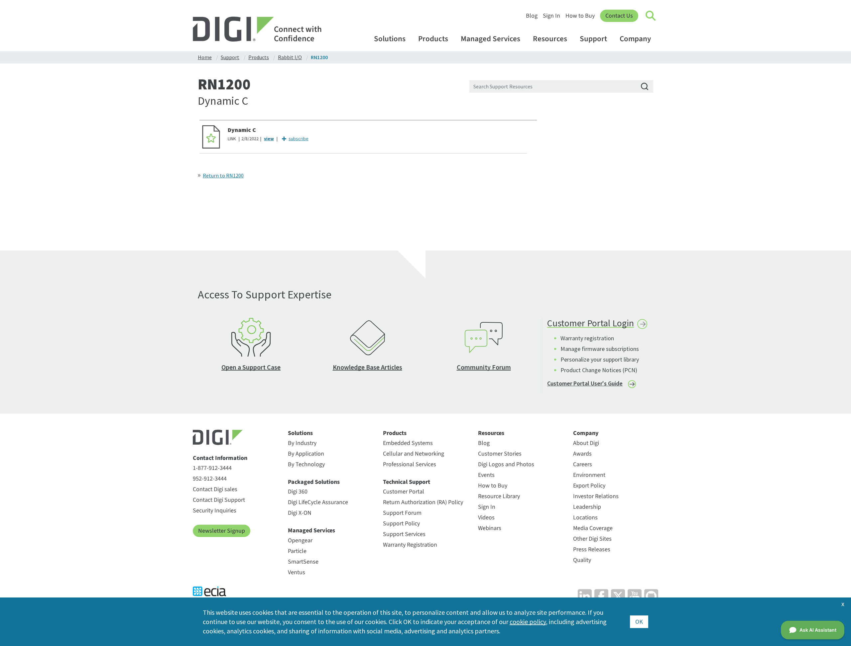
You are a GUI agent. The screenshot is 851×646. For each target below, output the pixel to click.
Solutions (390, 38)
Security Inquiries (214, 510)
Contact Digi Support (219, 500)
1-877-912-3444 (212, 468)
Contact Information (220, 458)
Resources (550, 38)
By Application (306, 454)
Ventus (296, 572)
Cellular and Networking (413, 454)
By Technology (306, 464)
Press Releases (591, 549)
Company (635, 38)
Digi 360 (297, 491)
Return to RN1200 (223, 175)
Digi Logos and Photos (506, 464)
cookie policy (528, 621)
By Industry (302, 443)
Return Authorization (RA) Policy (423, 502)
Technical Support (406, 482)
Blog (532, 16)
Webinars (489, 528)
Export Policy (589, 486)
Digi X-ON (299, 513)
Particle (297, 551)
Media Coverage (593, 528)
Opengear (300, 540)
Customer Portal (403, 491)
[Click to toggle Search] (651, 16)
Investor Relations (596, 496)
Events (486, 475)
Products (433, 38)
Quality (582, 560)
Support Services (404, 534)
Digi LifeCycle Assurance (318, 502)
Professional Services (409, 464)
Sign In (551, 16)
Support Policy (401, 523)
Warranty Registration (410, 545)
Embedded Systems (408, 443)
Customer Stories (500, 454)
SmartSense (303, 562)
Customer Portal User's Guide (585, 383)
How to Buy (580, 16)
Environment (589, 475)
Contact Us (619, 16)
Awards (582, 454)
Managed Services (490, 38)
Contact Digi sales (215, 489)
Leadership (587, 507)
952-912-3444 (210, 479)
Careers (582, 464)
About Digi (586, 443)
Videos (486, 517)
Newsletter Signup (221, 531)
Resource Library (499, 496)
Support (593, 38)
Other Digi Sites (592, 539)
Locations (585, 517)
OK (639, 621)
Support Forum (402, 513)
